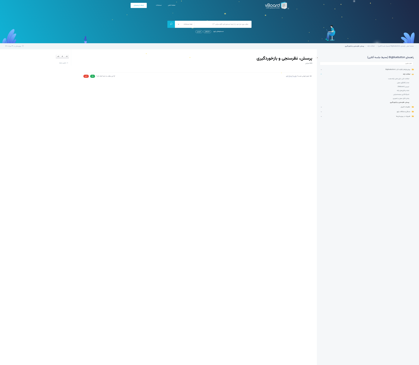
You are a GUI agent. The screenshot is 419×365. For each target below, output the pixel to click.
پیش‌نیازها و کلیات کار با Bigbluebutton (398, 69)
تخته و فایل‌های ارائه (403, 90)
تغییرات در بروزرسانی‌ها (403, 116)
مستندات (158, 5)
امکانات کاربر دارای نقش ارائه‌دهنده (398, 79)
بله (92, 76)
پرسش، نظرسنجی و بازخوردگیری (399, 102)
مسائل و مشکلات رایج (403, 112)
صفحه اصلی (171, 5)
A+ (58, 56)
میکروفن (207, 31)
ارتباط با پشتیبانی (139, 5)
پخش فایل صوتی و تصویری (401, 98)
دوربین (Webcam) (403, 86)
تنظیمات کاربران (405, 107)
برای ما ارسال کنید (291, 76)
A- (66, 56)
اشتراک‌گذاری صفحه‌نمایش (401, 94)
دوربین (199, 31)
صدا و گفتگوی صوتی (403, 83)
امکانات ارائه (406, 74)
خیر (86, 76)
